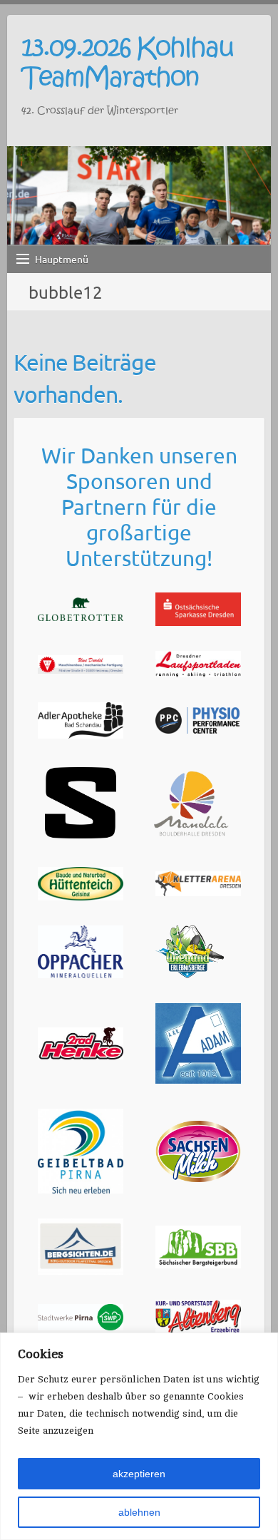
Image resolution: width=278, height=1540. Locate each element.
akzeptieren (139, 1473)
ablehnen (139, 1512)
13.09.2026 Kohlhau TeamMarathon (127, 63)
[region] (139, 1436)
